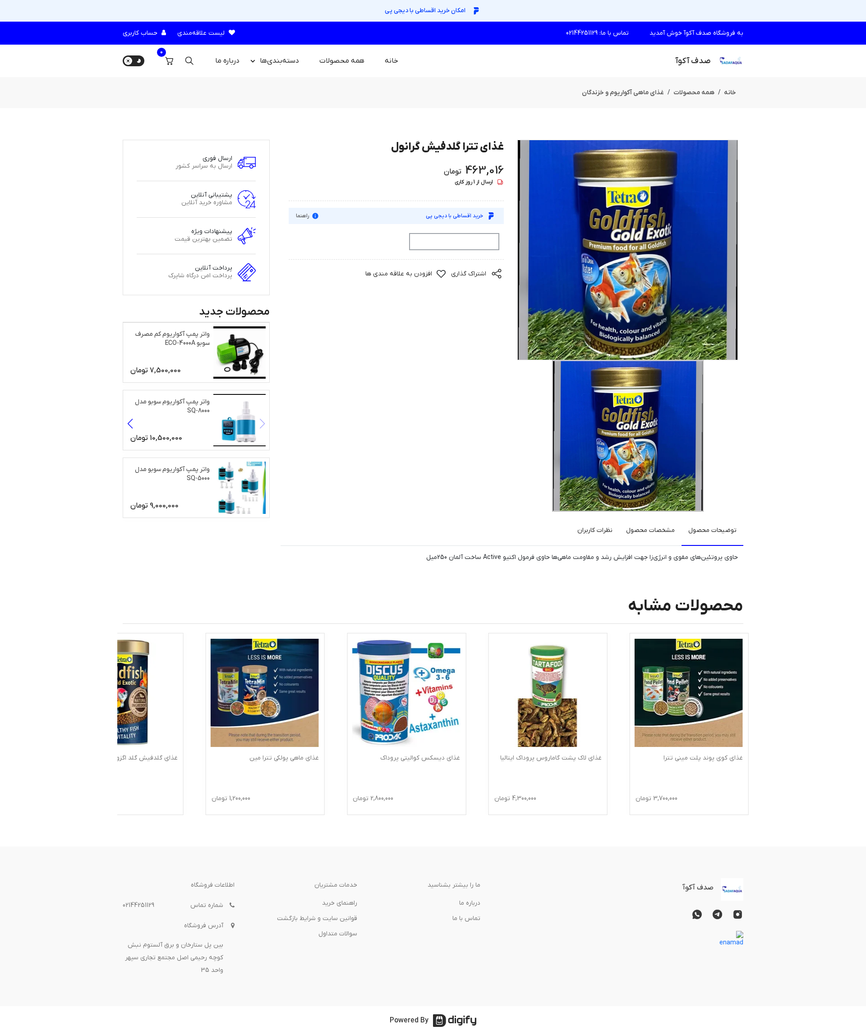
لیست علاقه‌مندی (201, 33)
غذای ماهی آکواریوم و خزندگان (623, 92)
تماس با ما (466, 918)
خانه (391, 60)
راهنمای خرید (339, 903)
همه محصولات (341, 60)
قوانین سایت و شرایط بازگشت (317, 918)
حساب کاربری (140, 33)
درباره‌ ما (227, 60)
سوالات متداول (337, 934)
